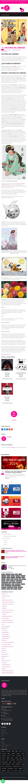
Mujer (2, 734)
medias (7, 580)
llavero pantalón (5, 618)
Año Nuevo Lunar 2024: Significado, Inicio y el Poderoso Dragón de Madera (15, 557)
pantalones (19, 582)
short (16, 587)
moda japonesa (5, 582)
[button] (2, 8)
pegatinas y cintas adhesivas (7, 672)
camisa (8, 575)
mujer (10, 582)
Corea (5, 542)
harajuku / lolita (5, 632)
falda (23, 577)
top (12, 770)
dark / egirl (4, 630)
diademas (4, 608)
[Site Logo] (7, 8)
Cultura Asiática (15, 49)
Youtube (5, 724)
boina (16, 574)
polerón (22, 584)
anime (13, 574)
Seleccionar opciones (7, 378)
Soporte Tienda (4, 746)
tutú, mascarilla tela (5, 626)
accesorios (8, 574)
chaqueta (23, 575)
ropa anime (4, 587)
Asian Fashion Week (6, 534)
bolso (20, 574)
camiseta (13, 575)
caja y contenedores (5, 664)
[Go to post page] (14, 462)
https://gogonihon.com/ (6, 354)
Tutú (3, 624)
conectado (12, 447)
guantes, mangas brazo (6, 612)
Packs (2, 658)
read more (7, 476)
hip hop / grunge (5, 634)
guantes (3, 579)
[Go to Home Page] (1, 13)
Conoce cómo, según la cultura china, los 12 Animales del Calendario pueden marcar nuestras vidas (16, 551)
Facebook (2, 429)
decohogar (18, 577)
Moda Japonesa (8, 396)
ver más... (3, 698)
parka (13, 584)
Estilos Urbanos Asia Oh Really (9, 536)
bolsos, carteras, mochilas (7, 600)
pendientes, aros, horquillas (7, 622)
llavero (3, 580)
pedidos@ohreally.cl (7, 716)
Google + (9, 429)
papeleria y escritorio (6, 584)
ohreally (8, 49)
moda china (12, 580)
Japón (19, 49)
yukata (20, 770)
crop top (13, 577)
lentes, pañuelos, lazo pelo (7, 616)
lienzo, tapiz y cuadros (6, 644)
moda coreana (19, 580)
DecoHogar (3, 640)
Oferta (14, 582)
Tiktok (10, 724)
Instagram (7, 724)
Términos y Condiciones (5, 744)
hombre (16, 579)
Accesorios (3, 593)
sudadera (4, 770)
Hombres (4, 396)
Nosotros (3, 742)
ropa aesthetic (8, 585)
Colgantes (4, 606)
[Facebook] (20, 3)
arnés (3, 598)
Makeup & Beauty (4, 733)
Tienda (2, 741)
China (5, 540)
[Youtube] (22, 3)
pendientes (17, 584)
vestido (15, 770)
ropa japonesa (10, 587)
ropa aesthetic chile (16, 585)
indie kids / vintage (5, 636)
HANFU (6, 471)
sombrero (20, 587)
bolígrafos (4, 662)
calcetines (4, 575)
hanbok (7, 579)
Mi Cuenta (3, 743)
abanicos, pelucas (5, 596)
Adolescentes (3, 628)
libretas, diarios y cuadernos (7, 670)
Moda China (3, 652)
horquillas (4, 614)
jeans (20, 579)
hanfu (12, 579)
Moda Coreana (4, 654)
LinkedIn (7, 429)
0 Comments (5, 51)
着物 (14, 66)
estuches (3, 668)
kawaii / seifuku (4, 638)
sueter (8, 770)
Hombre (2, 648)
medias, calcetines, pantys (7, 620)
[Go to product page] (7, 365)
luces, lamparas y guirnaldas (7, 646)
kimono (23, 579)
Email (12, 429)
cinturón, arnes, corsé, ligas (7, 604)
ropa (3, 585)
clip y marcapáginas (5, 666)
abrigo (3, 574)
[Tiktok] (26, 3)
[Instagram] (24, 3)
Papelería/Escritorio (5, 660)
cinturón (3, 577)
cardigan (18, 575)
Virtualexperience (23, 777)
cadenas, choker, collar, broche (8, 602)
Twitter (4, 429)
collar (8, 577)
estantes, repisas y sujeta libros (8, 642)
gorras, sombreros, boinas (7, 610)
